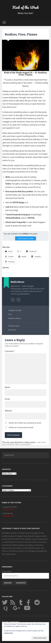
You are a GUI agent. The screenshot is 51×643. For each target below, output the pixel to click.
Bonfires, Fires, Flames (21, 34)
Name (7, 387)
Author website (18, 299)
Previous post (14, 326)
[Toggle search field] (46, 22)
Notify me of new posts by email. (21, 427)
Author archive (13, 299)
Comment (10, 351)
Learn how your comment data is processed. (24, 443)
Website (8, 411)
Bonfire (11, 318)
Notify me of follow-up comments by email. (25, 423)
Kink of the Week (25, 7)
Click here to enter (26, 238)
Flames (18, 318)
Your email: (6, 571)
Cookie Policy (8, 633)
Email (7, 399)
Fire (10, 314)
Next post (12, 330)
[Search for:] (25, 455)
